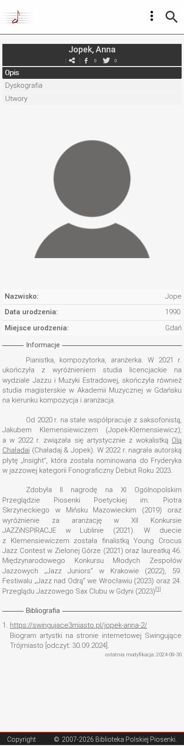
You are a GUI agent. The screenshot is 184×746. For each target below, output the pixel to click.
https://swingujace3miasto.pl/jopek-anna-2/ (78, 625)
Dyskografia (23, 85)
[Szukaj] (171, 17)
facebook (86, 60)
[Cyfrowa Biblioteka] (18, 17)
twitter (106, 60)
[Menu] (151, 16)
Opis (12, 72)
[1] (158, 589)
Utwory (16, 98)
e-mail (71, 60)
